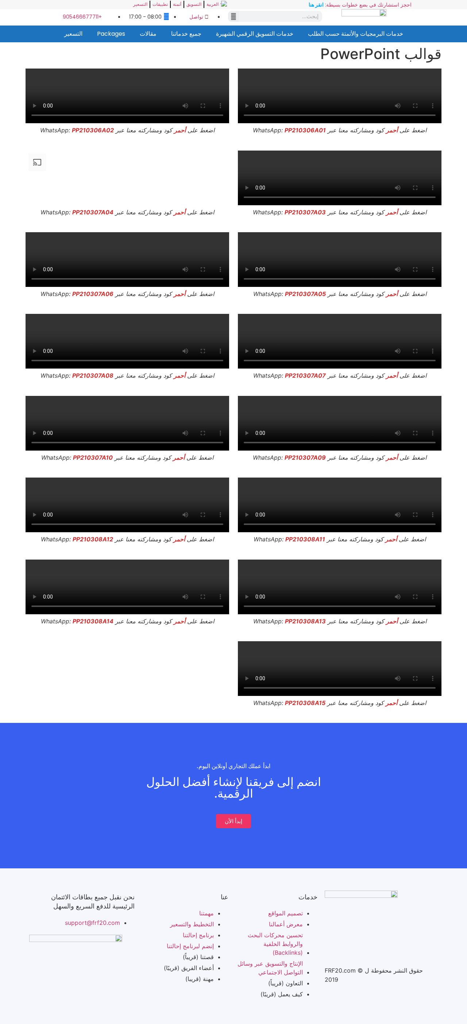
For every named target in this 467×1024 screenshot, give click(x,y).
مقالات (148, 34)
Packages (111, 34)
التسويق (193, 4)
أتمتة (177, 4)
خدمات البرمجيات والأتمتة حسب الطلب (355, 34)
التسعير (140, 4)
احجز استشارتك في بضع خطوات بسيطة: (360, 4)
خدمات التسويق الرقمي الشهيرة (254, 34)
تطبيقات (160, 4)
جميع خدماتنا (186, 34)
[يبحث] (233, 16)
